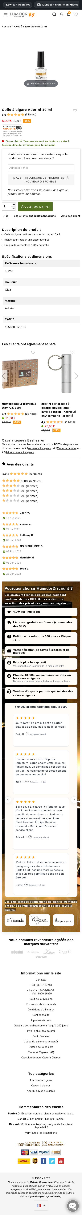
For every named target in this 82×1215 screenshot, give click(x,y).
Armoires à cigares (39, 448)
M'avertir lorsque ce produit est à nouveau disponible (41, 179)
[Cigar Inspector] (64, 920)
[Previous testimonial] (7, 799)
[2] (11, 115)
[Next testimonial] (74, 799)
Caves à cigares (66, 448)
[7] (56, 422)
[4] (19, 115)
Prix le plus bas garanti (29, 662)
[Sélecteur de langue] (41, 1205)
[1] (8, 115)
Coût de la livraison (41, 998)
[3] (15, 115)
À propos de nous (41, 1020)
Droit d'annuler (41, 1036)
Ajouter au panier (35, 206)
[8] (58, 422)
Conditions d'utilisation (41, 1009)
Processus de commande (41, 1004)
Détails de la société (41, 1046)
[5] (22, 115)
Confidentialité (41, 1014)
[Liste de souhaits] (75, 16)
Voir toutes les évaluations (41, 1132)
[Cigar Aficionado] (15, 920)
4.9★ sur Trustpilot (18, 4)
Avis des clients (71, 215)
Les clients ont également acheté (35, 215)
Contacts (41, 979)
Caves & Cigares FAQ (41, 1052)
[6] (54, 422)
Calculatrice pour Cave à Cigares (41, 1057)
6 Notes (30, 114)
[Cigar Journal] (39, 920)
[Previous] (4, 216)
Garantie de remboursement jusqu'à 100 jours (41, 1025)
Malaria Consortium (41, 1182)
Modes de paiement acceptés (41, 1041)
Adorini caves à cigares (20, 452)
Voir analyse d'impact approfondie (40, 1196)
